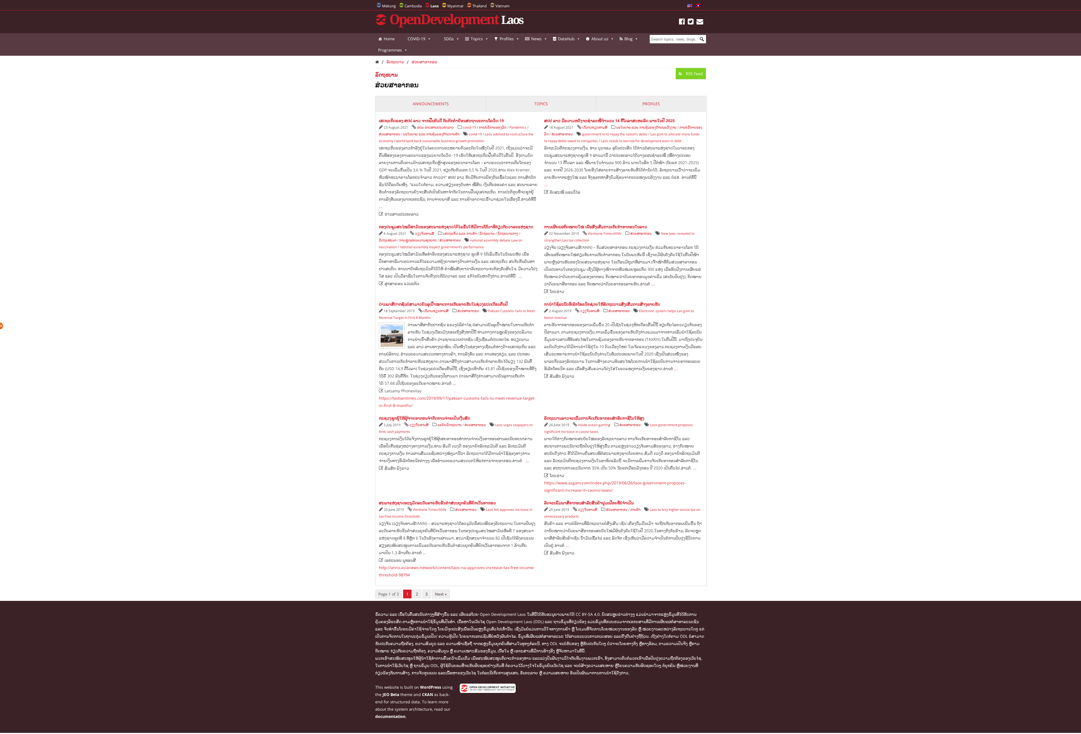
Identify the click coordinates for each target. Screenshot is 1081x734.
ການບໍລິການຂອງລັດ (492, 127)
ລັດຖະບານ (395, 61)
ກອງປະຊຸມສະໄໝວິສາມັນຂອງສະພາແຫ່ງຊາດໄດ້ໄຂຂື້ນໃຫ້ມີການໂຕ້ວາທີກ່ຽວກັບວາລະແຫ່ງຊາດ (456, 226)
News (536, 38)
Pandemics (517, 127)
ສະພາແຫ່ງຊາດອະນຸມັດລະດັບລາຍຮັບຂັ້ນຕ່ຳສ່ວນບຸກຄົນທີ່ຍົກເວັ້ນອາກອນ (437, 502)
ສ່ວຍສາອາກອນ (424, 61)
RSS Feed (694, 73)
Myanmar (455, 5)
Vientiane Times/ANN (604, 233)
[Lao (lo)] (698, 5)
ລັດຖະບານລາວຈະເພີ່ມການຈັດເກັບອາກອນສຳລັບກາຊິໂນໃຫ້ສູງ (594, 418)
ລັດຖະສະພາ (387, 240)
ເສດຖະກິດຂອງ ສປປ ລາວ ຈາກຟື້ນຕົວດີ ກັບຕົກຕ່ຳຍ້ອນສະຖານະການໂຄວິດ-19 (441, 120)
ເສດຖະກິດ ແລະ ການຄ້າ (460, 233)
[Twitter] (691, 22)
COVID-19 (416, 38)
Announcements (431, 103)
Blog (628, 38)
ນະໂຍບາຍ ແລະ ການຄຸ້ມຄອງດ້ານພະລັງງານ (646, 127)
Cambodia (413, 5)
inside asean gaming (594, 424)
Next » (441, 594)
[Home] (377, 61)
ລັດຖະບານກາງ (507, 233)
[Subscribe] (699, 22)
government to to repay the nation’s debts (614, 134)
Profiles (507, 38)
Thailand (479, 5)
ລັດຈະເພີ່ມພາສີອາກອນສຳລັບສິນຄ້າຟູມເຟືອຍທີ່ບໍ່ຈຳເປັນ (589, 502)
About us (599, 38)
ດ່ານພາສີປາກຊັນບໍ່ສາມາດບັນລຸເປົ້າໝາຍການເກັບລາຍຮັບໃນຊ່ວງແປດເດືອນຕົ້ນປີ (443, 304)
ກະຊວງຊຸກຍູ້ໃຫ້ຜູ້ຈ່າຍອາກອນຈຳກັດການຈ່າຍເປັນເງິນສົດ (424, 418)
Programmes (390, 50)
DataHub (566, 38)
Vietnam (502, 5)
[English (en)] (689, 5)
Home (389, 38)
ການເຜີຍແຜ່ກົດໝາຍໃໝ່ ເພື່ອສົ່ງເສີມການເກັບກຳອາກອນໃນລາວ (595, 226)
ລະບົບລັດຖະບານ (449, 424)
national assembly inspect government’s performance (442, 247)
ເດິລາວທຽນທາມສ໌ (594, 127)
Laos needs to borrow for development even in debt (641, 140)
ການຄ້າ (635, 509)
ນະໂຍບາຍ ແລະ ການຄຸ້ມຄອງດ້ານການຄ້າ (431, 134)
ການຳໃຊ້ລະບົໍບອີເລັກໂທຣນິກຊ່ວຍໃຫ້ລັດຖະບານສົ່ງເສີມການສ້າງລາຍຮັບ (602, 304)
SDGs (449, 38)
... (380, 206)
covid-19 (469, 127)
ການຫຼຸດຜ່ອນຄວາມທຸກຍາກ (418, 240)
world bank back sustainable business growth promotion (440, 140)
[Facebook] (682, 22)
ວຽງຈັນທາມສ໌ (424, 233)
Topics (477, 38)
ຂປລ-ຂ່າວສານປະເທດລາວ (435, 127)
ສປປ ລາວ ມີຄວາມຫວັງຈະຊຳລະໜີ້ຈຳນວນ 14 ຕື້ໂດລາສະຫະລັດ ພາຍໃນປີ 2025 (609, 120)
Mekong (389, 5)
